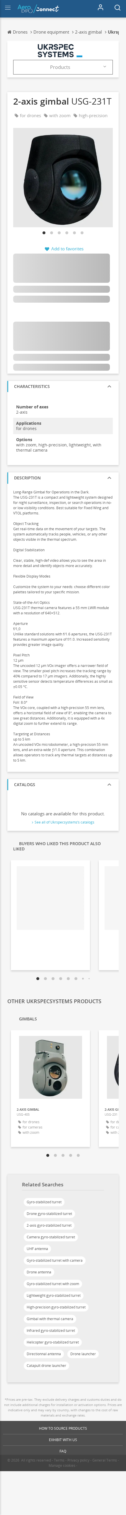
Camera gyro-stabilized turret (51, 1237)
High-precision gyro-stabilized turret (56, 1307)
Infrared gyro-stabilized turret (51, 1330)
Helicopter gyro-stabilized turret (53, 1342)
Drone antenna (39, 1272)
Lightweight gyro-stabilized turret (54, 1295)
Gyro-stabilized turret (44, 1201)
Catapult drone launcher (46, 1365)
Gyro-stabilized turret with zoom (53, 1283)
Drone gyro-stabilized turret (49, 1213)
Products (60, 67)
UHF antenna (37, 1248)
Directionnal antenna (44, 1353)
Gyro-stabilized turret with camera (55, 1260)
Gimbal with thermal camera (50, 1318)
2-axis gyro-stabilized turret (49, 1225)
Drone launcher (83, 1353)
